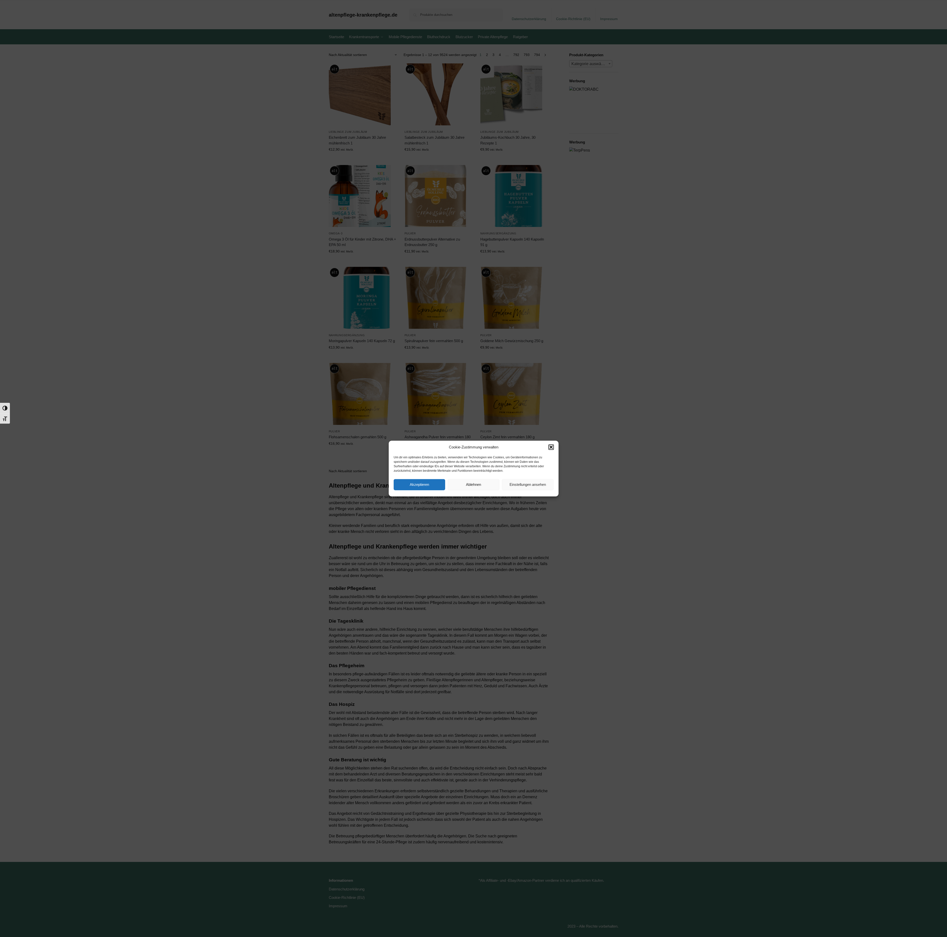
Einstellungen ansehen (528, 484)
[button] (551, 447)
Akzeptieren (419, 484)
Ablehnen (473, 484)
